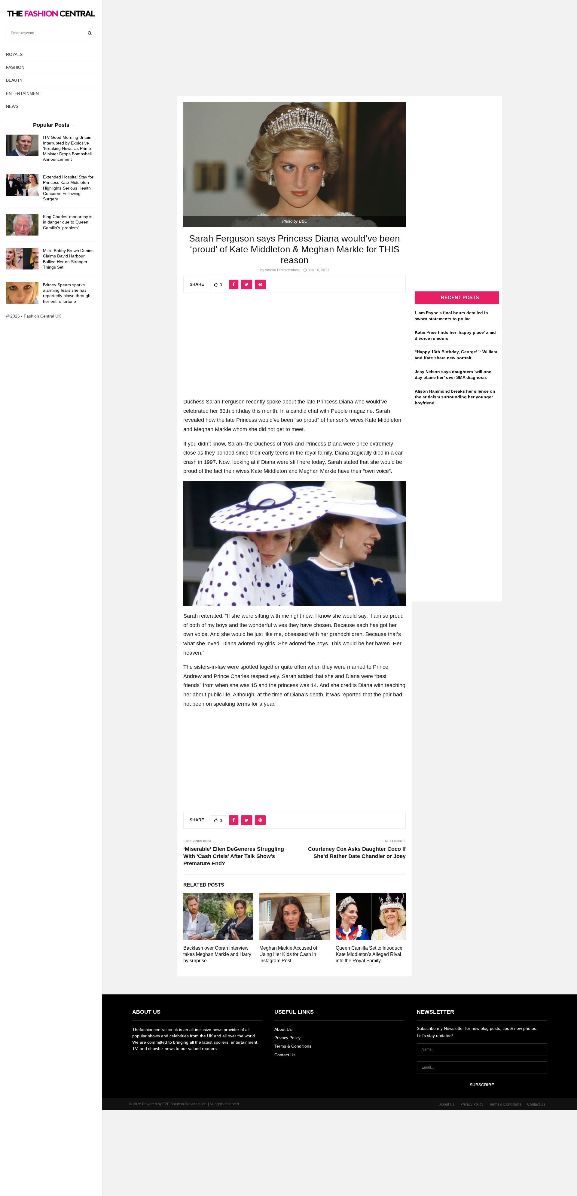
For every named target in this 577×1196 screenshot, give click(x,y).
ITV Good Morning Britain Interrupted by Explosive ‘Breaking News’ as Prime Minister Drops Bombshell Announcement (67, 148)
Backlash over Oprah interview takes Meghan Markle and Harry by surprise (217, 954)
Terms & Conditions (292, 1046)
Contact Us (284, 1054)
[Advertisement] (288, 42)
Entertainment (23, 93)
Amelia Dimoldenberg (283, 270)
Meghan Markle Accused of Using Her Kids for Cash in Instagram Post (288, 954)
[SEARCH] (89, 33)
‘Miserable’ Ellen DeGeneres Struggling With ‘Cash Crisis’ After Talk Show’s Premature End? (233, 856)
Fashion (15, 67)
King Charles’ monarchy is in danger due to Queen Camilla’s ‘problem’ (67, 222)
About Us (283, 1029)
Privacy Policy (287, 1037)
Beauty (14, 80)
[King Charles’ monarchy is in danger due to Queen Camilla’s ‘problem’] (22, 225)
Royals (14, 54)
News (12, 106)
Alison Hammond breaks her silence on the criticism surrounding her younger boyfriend (455, 397)
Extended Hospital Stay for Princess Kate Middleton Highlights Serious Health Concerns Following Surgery (68, 188)
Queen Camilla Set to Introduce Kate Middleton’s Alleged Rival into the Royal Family (369, 954)
